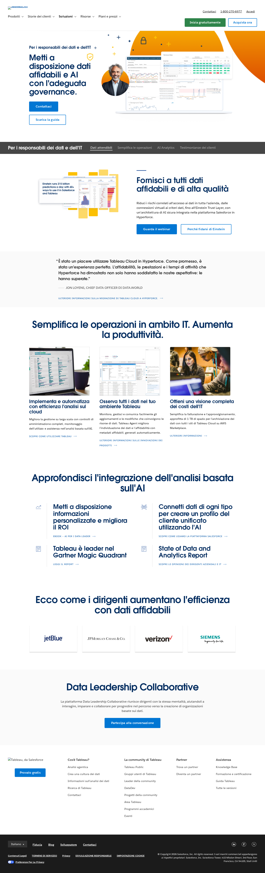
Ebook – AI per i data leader (71, 536)
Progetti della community (140, 795)
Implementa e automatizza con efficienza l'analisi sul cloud (59, 406)
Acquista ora (242, 22)
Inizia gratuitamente (205, 22)
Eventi (128, 816)
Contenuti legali (17, 855)
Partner (181, 760)
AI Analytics (165, 148)
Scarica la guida (47, 120)
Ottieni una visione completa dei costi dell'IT (202, 404)
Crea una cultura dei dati (84, 774)
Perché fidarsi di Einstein (206, 229)
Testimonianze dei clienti (198, 148)
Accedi (250, 11)
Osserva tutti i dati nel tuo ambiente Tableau (128, 404)
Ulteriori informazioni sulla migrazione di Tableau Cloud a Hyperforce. (108, 298)
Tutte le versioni (226, 788)
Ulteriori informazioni (186, 435)
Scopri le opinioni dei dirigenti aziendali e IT (190, 564)
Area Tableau (132, 802)
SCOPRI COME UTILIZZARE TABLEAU (50, 436)
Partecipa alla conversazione (132, 723)
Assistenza (223, 760)
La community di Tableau (142, 760)
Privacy (66, 855)
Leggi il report (63, 564)
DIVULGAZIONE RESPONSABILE (93, 855)
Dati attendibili (101, 148)
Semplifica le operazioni (135, 148)
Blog (51, 844)
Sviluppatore (68, 844)
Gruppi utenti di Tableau (140, 774)
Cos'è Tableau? (78, 760)
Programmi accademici (139, 809)
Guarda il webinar (156, 229)
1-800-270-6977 (231, 11)
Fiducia (37, 844)
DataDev (129, 788)
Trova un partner (187, 767)
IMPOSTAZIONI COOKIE (131, 855)
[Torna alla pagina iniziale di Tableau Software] (22, 6)
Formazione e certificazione (234, 774)
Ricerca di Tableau (79, 788)
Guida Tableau (225, 781)
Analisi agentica (78, 767)
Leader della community (140, 781)
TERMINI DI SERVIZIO (44, 855)
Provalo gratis (30, 773)
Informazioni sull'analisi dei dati (88, 781)
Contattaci (209, 11)
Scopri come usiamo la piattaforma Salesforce (190, 536)
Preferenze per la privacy (30, 862)
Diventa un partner (188, 774)
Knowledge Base (226, 767)
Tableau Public (134, 767)
